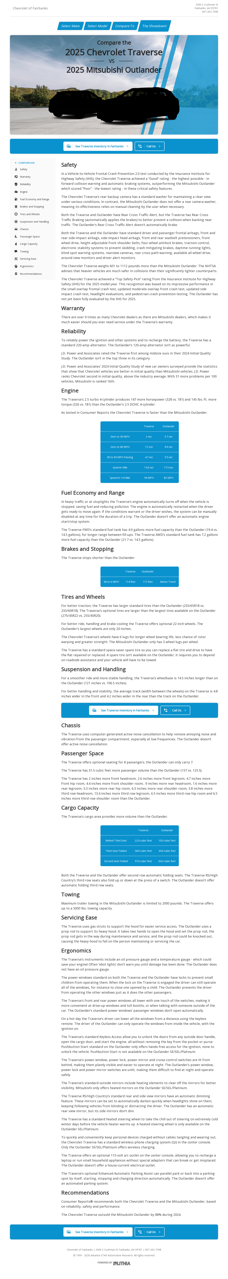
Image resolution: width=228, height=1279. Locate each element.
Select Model (97, 26)
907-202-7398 (210, 11)
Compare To (125, 26)
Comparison (27, 162)
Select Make (70, 26)
